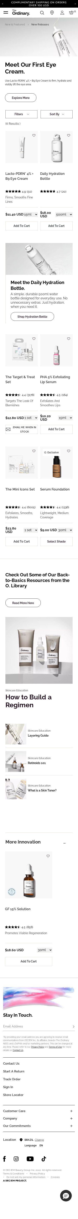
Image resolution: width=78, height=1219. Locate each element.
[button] (66, 1195)
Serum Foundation (55, 489)
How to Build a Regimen (28, 701)
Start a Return (13, 1071)
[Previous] (2, 3)
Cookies (55, 1177)
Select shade (56, 541)
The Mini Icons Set (20, 489)
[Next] (75, 3)
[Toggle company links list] (71, 1118)
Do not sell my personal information (25, 1177)
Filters (19, 114)
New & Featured (15, 24)
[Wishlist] (33, 133)
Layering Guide (38, 735)
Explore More (21, 98)
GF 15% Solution (18, 909)
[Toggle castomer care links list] (71, 1111)
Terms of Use (55, 1047)
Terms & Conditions (13, 1173)
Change (39, 1139)
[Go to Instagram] (16, 1159)
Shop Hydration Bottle (32, 316)
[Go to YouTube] (30, 1159)
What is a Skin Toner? (42, 790)
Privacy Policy (37, 1047)
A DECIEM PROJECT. (15, 1180)
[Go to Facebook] (4, 1159)
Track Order (12, 1079)
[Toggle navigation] (6, 13)
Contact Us (18, 1050)
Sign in (8, 1087)
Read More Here (23, 603)
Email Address (13, 1026)
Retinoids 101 (37, 763)
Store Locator (13, 1095)
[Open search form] (42, 13)
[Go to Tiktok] (44, 1159)
